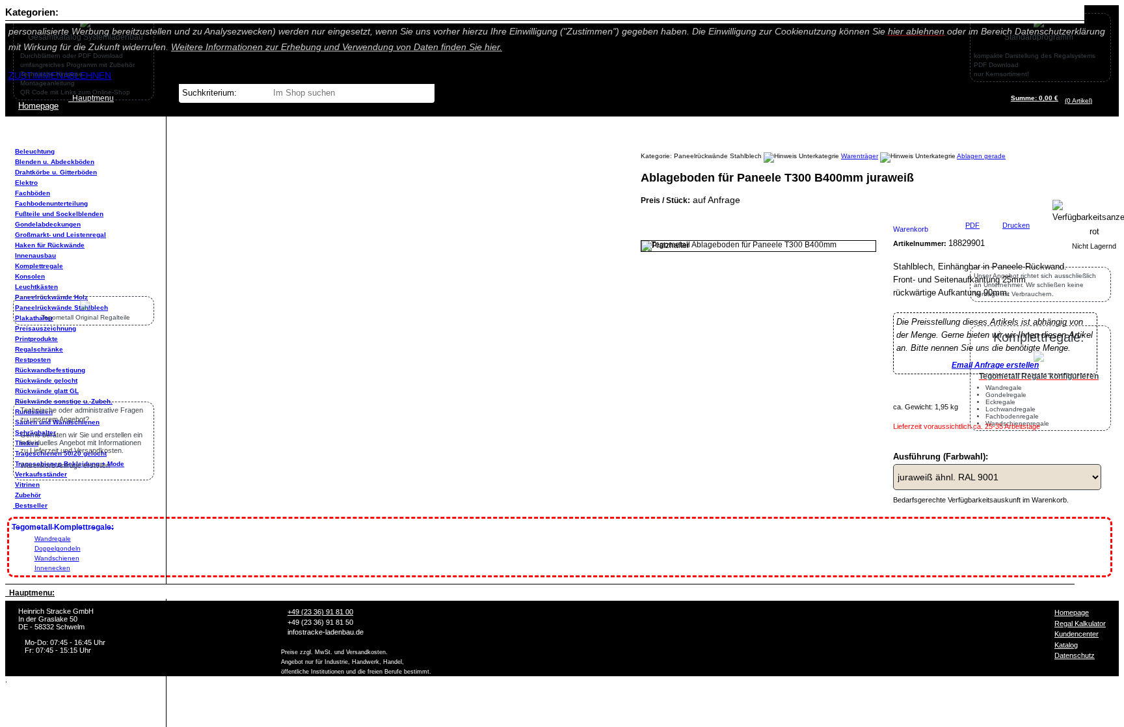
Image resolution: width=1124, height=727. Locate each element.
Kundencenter (1076, 634)
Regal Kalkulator (1080, 623)
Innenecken (52, 567)
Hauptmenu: (30, 592)
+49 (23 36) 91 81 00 (320, 612)
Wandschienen (56, 558)
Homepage (1071, 612)
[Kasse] (1095, 100)
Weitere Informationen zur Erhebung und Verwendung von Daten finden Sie (336, 47)
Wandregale (52, 538)
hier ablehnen (916, 31)
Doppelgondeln (57, 548)
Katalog (1066, 645)
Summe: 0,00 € (1034, 98)
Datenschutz (1074, 655)
